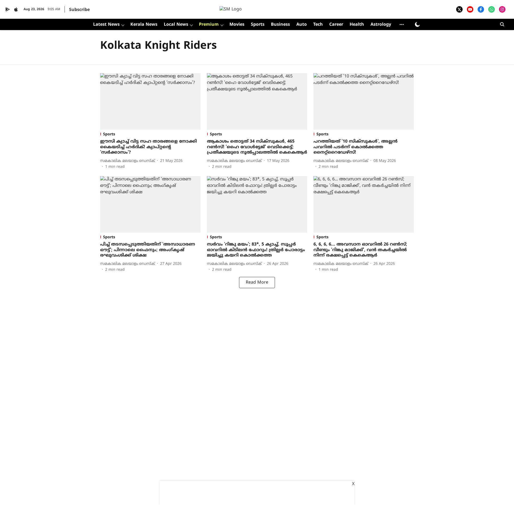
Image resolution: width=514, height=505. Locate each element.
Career (336, 24)
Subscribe (79, 10)
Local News (176, 24)
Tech (318, 24)
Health (357, 24)
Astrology (381, 24)
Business (280, 24)
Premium (209, 24)
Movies (236, 24)
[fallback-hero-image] (150, 101)
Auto (301, 24)
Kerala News (143, 24)
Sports (257, 24)
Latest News (106, 24)
